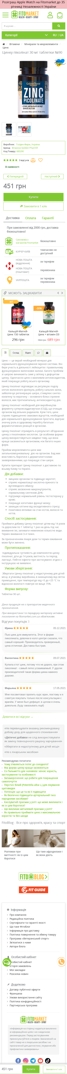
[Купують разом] (47, 352)
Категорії (11, 35)
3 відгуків (24, 160)
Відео (28, 352)
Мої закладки (17, 970)
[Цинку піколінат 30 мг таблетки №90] (33, 89)
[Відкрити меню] (5, 15)
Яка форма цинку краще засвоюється (26, 767)
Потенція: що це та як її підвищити (25, 791)
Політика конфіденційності (25, 1001)
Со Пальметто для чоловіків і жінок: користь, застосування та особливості (29, 772)
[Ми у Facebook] (18, 1060)
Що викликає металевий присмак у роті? (28, 809)
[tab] (12, 218)
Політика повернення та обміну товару (33, 934)
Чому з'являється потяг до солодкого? (26, 764)
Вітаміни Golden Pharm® (25, 147)
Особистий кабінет (21, 962)
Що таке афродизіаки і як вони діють (49, 853)
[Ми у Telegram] (33, 1060)
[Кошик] (59, 16)
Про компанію (18, 914)
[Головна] (4, 44)
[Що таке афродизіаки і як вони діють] (49, 838)
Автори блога (17, 946)
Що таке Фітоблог (20, 926)
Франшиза (16, 993)
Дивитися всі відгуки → (18, 717)
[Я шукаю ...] (58, 26)
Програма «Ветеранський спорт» (29, 938)
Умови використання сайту (26, 997)
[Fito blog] (33, 876)
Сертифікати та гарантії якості (28, 922)
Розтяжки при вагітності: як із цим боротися (16, 855)
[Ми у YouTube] (40, 1060)
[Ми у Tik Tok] (48, 1060)
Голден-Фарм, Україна (28, 144)
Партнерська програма (23, 1005)
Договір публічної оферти (25, 989)
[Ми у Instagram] (25, 1060)
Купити (33, 197)
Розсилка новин (19, 974)
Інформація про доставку (24, 930)
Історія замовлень (20, 966)
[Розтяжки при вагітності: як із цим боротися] (18, 838)
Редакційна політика (22, 918)
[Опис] (5, 352)
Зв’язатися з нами (20, 942)
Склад (16, 352)
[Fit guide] (33, 890)
